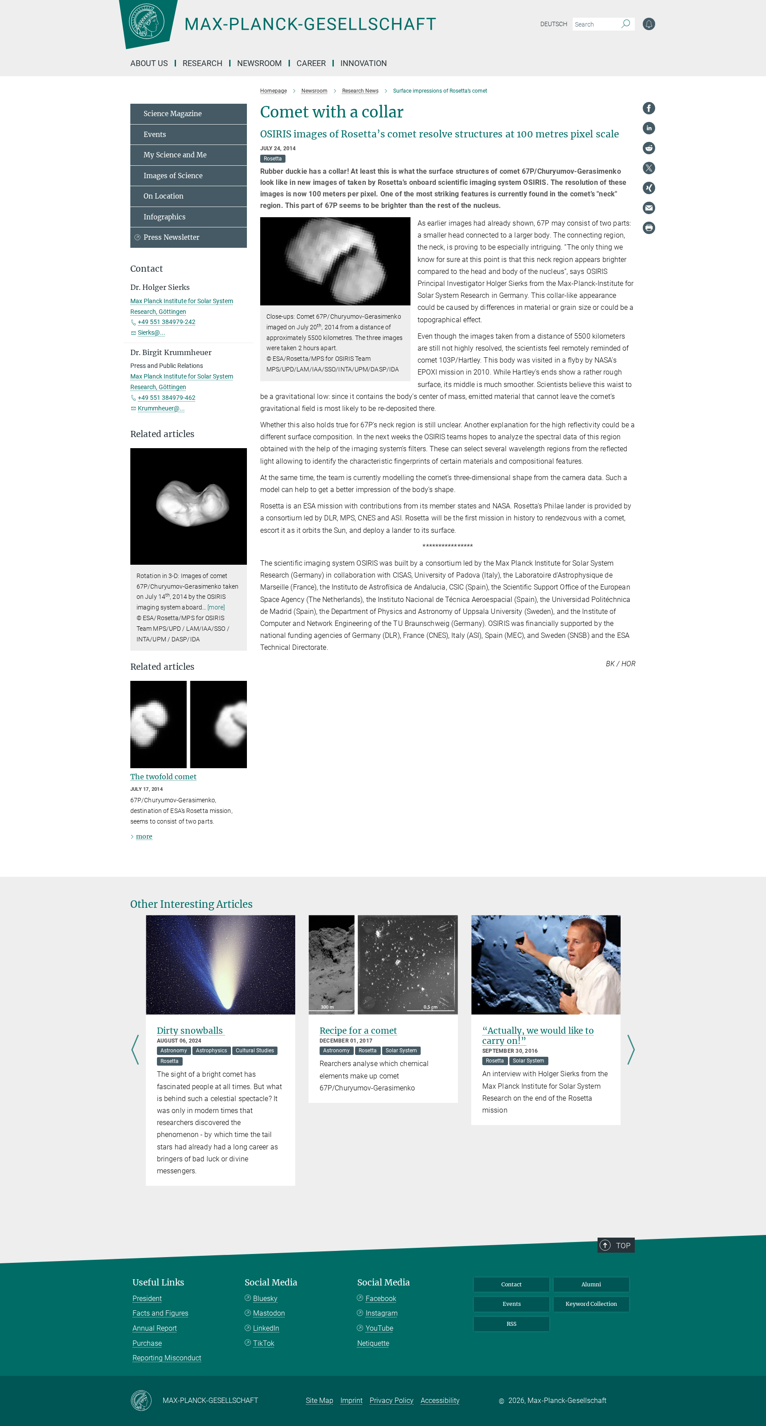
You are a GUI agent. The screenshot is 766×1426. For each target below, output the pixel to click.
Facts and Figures (160, 1313)
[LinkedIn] (649, 128)
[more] (216, 607)
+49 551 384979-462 (166, 397)
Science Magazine (173, 113)
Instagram (382, 1313)
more (144, 836)
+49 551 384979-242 (166, 321)
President (147, 1298)
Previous (135, 1050)
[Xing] (649, 188)
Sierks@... (151, 332)
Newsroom (259, 63)
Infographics (165, 217)
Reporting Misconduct (167, 1358)
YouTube (379, 1328)
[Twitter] (649, 168)
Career (311, 63)
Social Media (271, 1283)
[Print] (649, 227)
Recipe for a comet (358, 1030)
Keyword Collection (591, 1304)
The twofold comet (163, 776)
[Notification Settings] (649, 24)
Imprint (351, 1400)
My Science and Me (175, 155)
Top (623, 1245)
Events (155, 134)
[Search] (626, 24)
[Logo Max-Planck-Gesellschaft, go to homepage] (277, 31)
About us (149, 63)
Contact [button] (146, 269)
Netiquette (373, 1343)
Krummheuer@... (161, 408)
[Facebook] (649, 108)
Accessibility (440, 1400)
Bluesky (265, 1298)
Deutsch (553, 23)
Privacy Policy (392, 1400)
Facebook (381, 1298)
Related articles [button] (162, 434)
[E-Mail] (649, 208)
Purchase (147, 1343)
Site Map (319, 1400)
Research (203, 63)
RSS (511, 1324)
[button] (402, 299)
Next (631, 1050)
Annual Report (155, 1328)
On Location (164, 196)
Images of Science (173, 176)
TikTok (263, 1343)
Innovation (363, 63)
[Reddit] (649, 148)
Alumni (591, 1284)
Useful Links (158, 1283)
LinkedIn (266, 1328)
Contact (511, 1284)
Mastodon (269, 1313)
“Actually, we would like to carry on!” (538, 1035)
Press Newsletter (171, 237)
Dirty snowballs (191, 1030)
